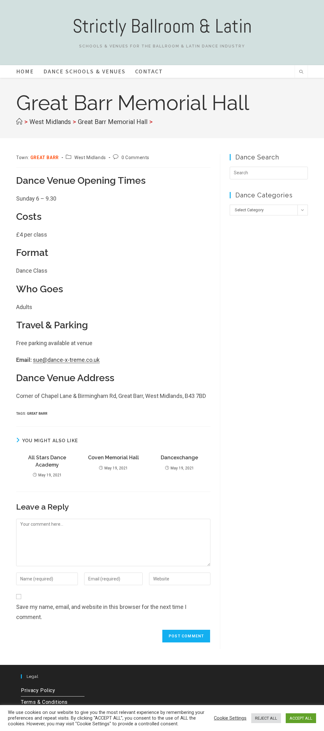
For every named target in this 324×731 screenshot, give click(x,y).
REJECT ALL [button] (266, 718)
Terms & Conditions (44, 702)
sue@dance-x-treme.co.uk (66, 359)
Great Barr (37, 414)
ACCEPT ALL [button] (301, 718)
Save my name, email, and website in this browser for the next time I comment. (101, 612)
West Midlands (90, 157)
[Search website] (301, 72)
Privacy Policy (38, 690)
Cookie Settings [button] (230, 718)
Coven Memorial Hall (113, 458)
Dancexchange (179, 458)
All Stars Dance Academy (47, 461)
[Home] (19, 122)
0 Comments (135, 157)
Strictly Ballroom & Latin (162, 26)
